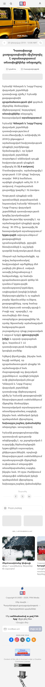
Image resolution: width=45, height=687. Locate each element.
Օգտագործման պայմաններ (22, 609)
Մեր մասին (21, 602)
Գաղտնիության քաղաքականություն (21, 605)
